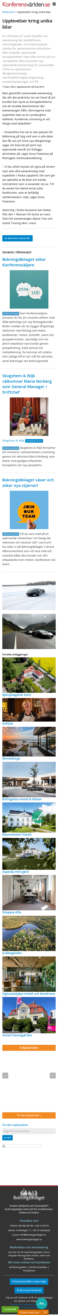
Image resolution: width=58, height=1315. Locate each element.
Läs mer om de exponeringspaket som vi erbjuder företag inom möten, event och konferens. (29, 1255)
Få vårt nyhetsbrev (15, 1125)
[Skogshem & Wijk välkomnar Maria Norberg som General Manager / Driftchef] (29, 416)
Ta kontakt (10, 1309)
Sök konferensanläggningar (23, 1304)
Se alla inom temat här (17, 238)
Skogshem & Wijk (13, 440)
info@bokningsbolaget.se (33, 1234)
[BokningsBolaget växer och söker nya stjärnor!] (29, 510)
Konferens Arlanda (29, 1307)
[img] (29, 1081)
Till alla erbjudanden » (29, 1115)
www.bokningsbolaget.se (29, 1239)
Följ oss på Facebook (29, 1290)
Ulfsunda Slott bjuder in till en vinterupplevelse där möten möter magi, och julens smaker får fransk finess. (28, 1070)
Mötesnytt (8, 12)
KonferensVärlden (38, 1267)
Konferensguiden (17, 1267)
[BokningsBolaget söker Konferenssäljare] (29, 289)
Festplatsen (29, 1270)
